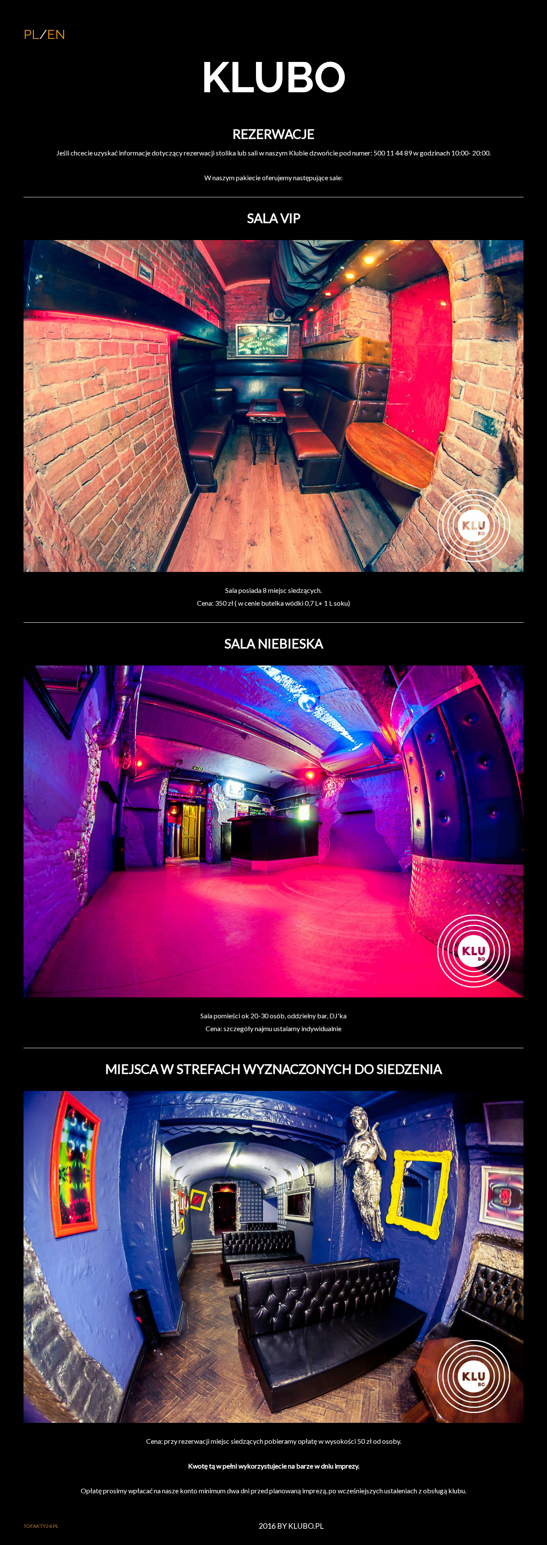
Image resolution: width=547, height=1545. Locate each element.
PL (31, 34)
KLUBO (273, 77)
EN (56, 34)
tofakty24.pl (41, 1526)
